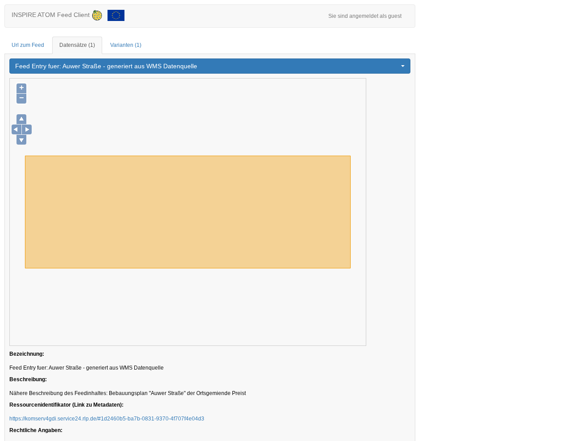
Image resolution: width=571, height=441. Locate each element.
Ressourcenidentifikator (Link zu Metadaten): (66, 405)
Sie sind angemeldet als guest (364, 16)
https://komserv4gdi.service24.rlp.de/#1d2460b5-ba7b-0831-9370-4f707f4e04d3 (106, 419)
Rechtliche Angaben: (35, 430)
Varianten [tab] (125, 45)
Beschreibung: (28, 379)
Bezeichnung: (26, 354)
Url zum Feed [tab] (28, 45)
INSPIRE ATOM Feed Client (51, 14)
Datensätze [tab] (77, 45)
